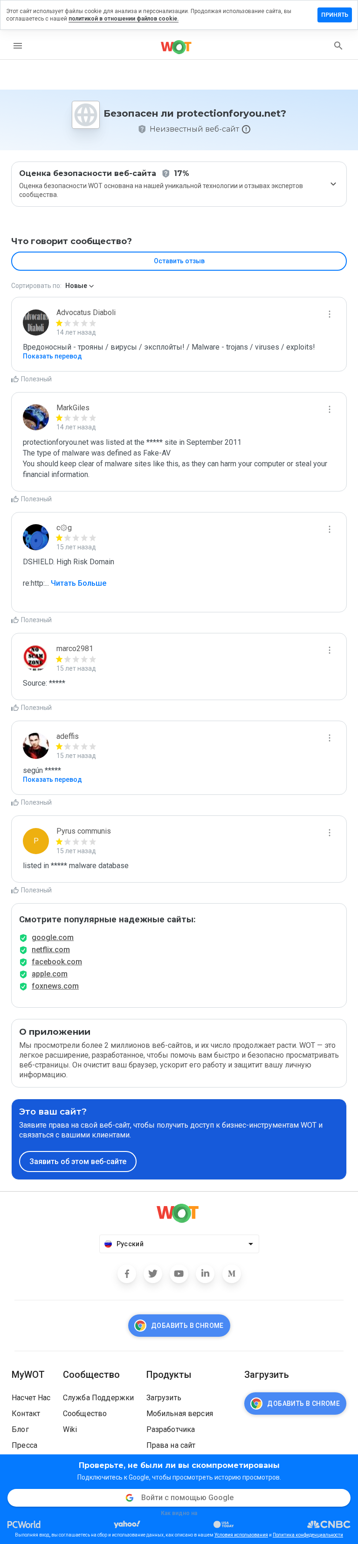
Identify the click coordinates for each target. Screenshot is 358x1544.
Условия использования (241, 1534)
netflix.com (51, 949)
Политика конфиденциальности (308, 1534)
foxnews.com (55, 986)
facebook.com (57, 961)
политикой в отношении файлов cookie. (124, 18)
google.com (53, 937)
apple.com (50, 973)
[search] (338, 46)
